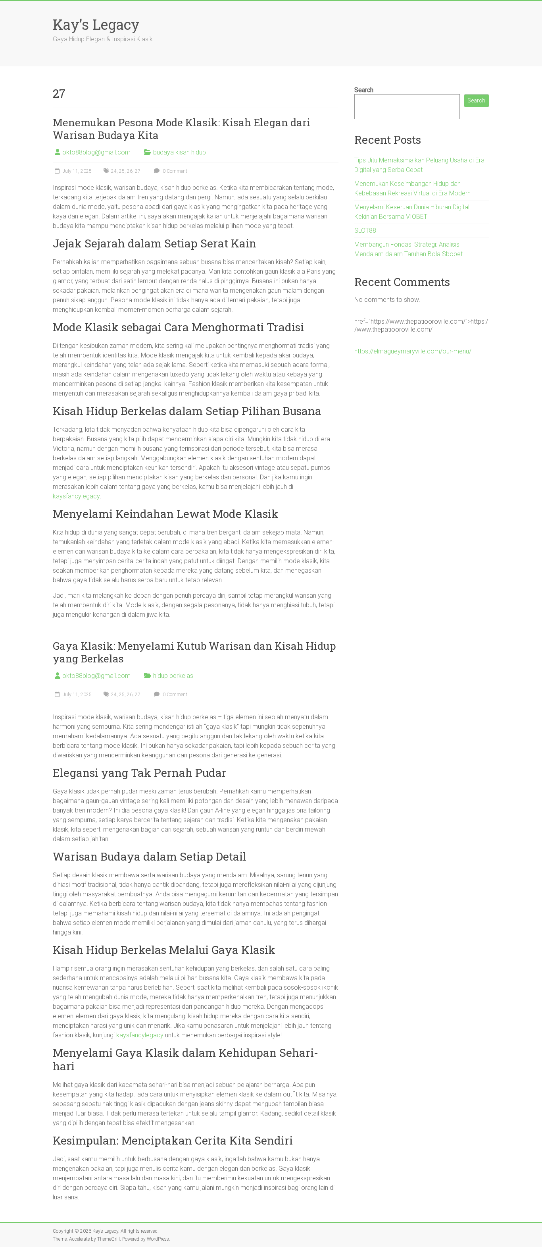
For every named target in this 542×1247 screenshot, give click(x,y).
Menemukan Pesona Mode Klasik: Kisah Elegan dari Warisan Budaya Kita (181, 129)
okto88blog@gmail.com (96, 152)
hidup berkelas (173, 675)
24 (114, 171)
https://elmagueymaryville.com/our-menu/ (412, 351)
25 (122, 171)
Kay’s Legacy (96, 24)
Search (363, 90)
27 (137, 171)
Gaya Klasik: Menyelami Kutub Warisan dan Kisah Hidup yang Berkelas (194, 652)
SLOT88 (365, 230)
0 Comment (174, 171)
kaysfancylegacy (76, 496)
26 (130, 171)
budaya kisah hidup (179, 152)
